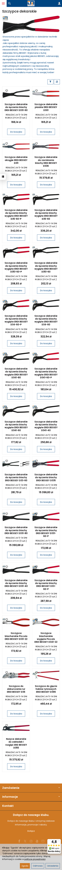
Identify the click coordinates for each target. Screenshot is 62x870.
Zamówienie (10, 788)
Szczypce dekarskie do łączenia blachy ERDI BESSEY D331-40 (16, 583)
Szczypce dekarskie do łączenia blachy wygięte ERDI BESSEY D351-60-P (16, 267)
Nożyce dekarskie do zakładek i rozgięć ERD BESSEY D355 (16, 743)
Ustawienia (52, 865)
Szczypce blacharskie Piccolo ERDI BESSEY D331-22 (16, 636)
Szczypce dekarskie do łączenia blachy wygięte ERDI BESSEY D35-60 (46, 214)
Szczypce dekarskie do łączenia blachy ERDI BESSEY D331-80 (16, 530)
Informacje (10, 797)
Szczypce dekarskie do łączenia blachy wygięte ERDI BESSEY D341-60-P (46, 373)
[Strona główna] (31, 3)
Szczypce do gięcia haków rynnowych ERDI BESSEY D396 (46, 689)
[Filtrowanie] (50, 81)
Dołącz (31, 830)
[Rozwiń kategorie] (3, 3)
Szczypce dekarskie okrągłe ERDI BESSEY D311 (16, 160)
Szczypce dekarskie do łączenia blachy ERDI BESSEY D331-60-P (45, 532)
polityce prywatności (34, 859)
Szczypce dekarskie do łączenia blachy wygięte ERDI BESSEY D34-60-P (16, 320)
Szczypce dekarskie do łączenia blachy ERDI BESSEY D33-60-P (45, 585)
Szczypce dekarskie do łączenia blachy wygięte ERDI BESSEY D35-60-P (16, 214)
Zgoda (24, 865)
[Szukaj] (9, 3)
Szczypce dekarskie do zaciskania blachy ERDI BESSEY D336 (45, 161)
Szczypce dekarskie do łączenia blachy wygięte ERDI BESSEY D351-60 (46, 267)
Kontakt (8, 806)
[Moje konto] (59, 3)
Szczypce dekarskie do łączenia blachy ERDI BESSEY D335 (45, 477)
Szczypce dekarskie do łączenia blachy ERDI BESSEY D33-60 (16, 477)
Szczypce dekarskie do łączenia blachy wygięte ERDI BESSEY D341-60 (16, 426)
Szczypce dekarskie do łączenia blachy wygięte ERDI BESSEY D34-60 (46, 320)
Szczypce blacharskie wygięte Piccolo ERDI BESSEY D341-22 (45, 637)
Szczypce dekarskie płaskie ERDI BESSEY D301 (45, 107)
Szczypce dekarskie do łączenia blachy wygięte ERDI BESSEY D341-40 (46, 426)
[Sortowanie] (57, 81)
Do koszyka (16, 131)
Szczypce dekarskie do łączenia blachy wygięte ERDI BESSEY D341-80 (16, 373)
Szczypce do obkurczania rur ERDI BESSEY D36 (16, 689)
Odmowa (38, 865)
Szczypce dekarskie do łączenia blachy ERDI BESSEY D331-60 (16, 107)
